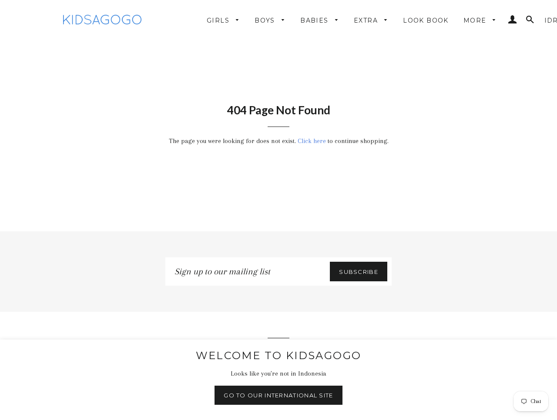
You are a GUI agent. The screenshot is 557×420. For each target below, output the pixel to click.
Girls (219, 20)
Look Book (426, 20)
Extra (367, 20)
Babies (315, 20)
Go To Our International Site (278, 395)
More (476, 20)
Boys (266, 20)
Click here (312, 141)
